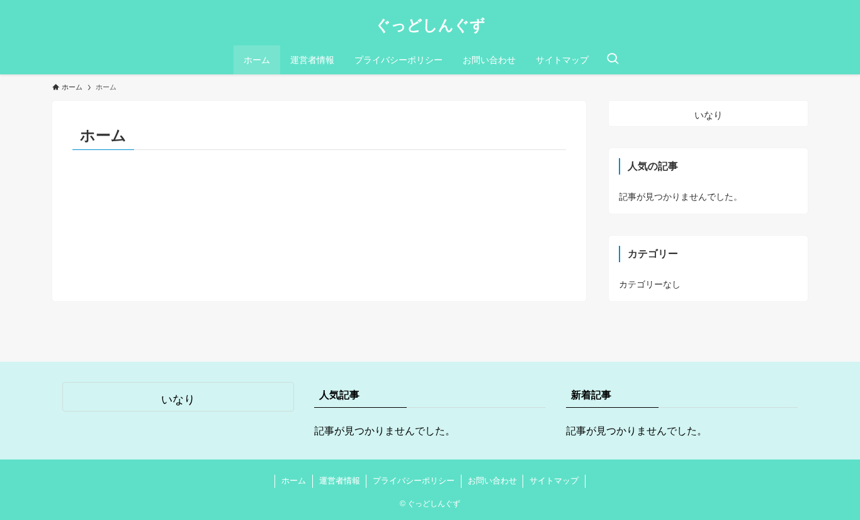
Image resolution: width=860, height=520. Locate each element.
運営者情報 (339, 480)
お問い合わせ (492, 480)
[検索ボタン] (612, 59)
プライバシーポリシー (414, 480)
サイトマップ (554, 480)
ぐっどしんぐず (430, 25)
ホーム (293, 480)
